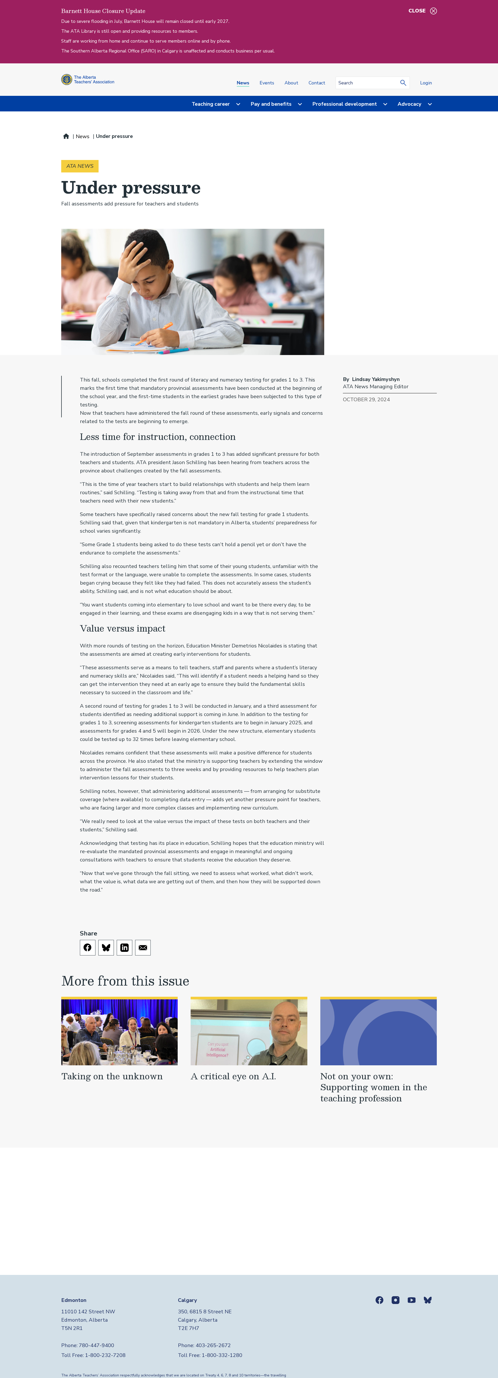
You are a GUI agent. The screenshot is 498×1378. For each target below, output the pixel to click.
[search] (404, 83)
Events (267, 83)
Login (426, 83)
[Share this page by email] (142, 947)
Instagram (395, 1300)
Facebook (379, 1300)
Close (417, 10)
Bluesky (428, 1300)
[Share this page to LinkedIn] (124, 947)
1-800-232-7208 (105, 1355)
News (243, 83)
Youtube (412, 1300)
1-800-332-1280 (222, 1355)
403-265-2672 (213, 1345)
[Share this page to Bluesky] (106, 947)
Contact (317, 83)
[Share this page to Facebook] (87, 947)
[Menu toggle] (235, 104)
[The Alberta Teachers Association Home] (87, 79)
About (291, 83)
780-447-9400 (96, 1345)
